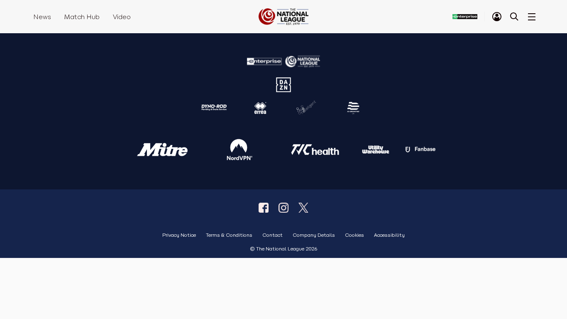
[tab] (497, 17)
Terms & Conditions (229, 235)
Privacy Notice (179, 235)
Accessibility (389, 235)
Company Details (314, 235)
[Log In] (497, 16)
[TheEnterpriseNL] (264, 208)
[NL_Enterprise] (303, 208)
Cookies (354, 235)
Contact (272, 235)
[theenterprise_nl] (283, 208)
